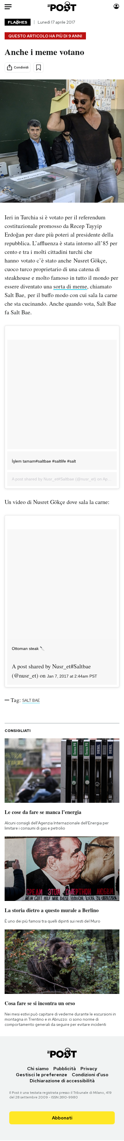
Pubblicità (64, 1069)
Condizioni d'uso (90, 1075)
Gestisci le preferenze (41, 1075)
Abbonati (62, 1118)
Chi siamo (38, 1069)
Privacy (88, 1069)
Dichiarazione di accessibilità (62, 1081)
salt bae (31, 700)
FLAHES (17, 22)
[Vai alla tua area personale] (116, 6)
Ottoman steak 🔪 (28, 648)
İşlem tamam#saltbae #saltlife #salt (44, 461)
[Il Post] (62, 6)
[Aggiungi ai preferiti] (38, 67)
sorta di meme (70, 286)
